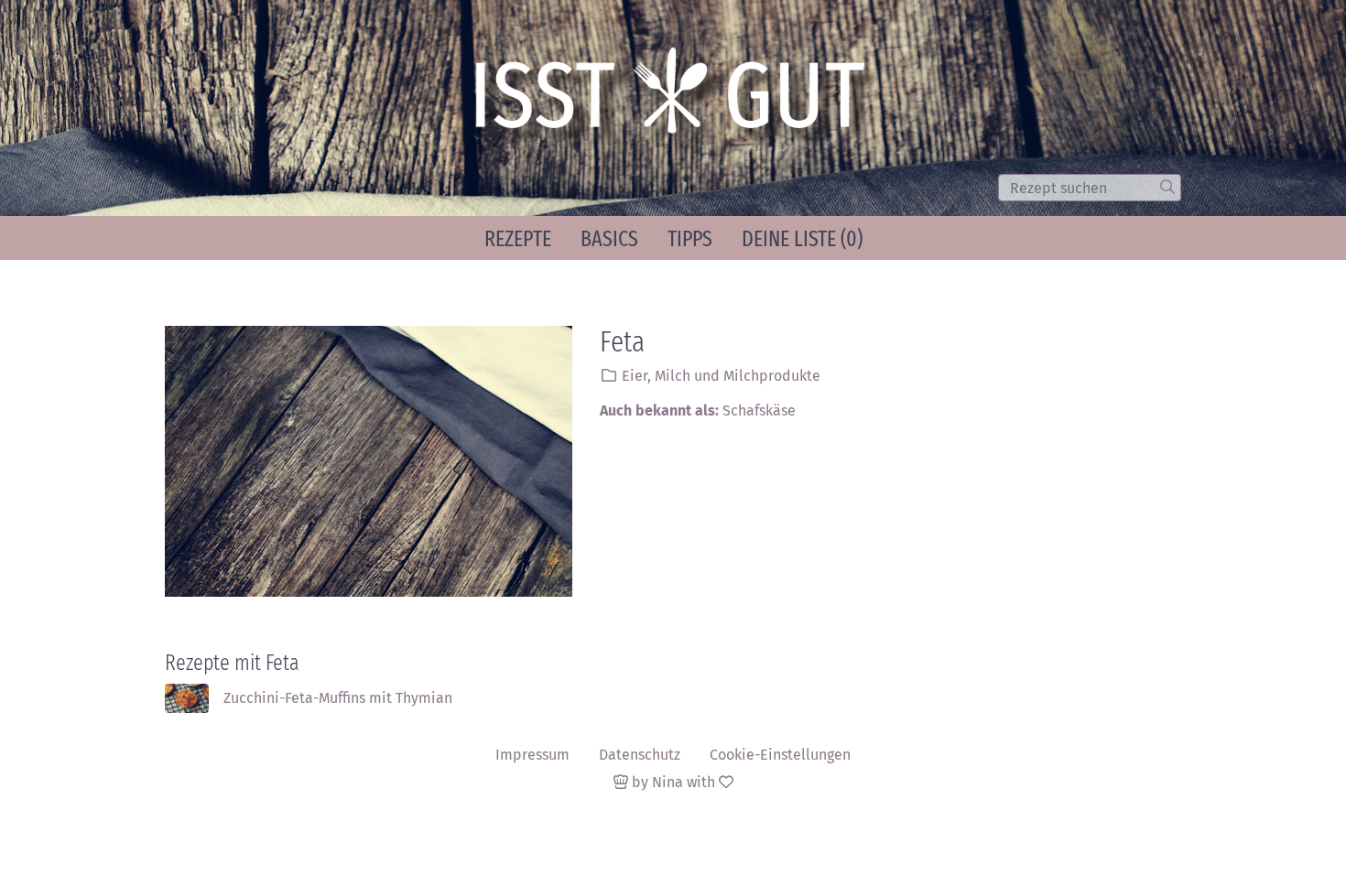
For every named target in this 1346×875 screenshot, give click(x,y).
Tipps (690, 239)
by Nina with (673, 782)
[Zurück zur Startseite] (678, 99)
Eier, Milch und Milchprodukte (721, 375)
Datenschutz (639, 754)
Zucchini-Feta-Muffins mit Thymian (337, 698)
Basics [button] (609, 239)
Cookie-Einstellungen (780, 754)
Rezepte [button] (517, 239)
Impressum (532, 754)
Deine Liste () (802, 239)
